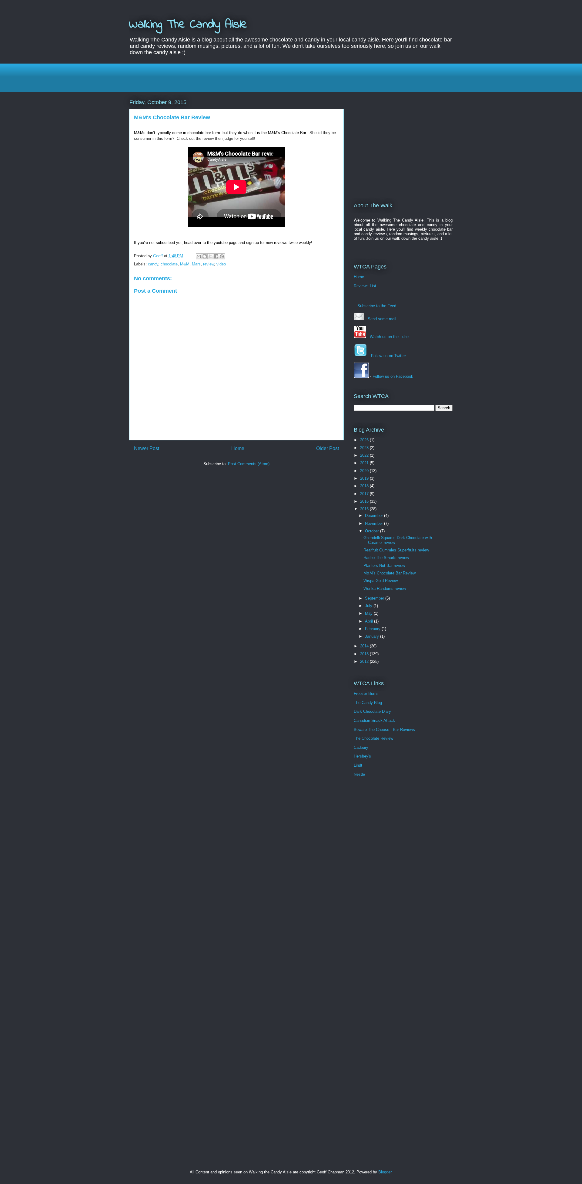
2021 (365, 463)
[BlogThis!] (205, 256)
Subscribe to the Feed (376, 306)
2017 (365, 494)
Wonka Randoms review (384, 588)
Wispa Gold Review (380, 580)
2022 (365, 455)
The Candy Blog (368, 702)
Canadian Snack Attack (374, 720)
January (372, 636)
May (369, 613)
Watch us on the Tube (389, 336)
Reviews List (365, 286)
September (375, 598)
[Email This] (199, 256)
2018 (365, 486)
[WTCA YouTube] (360, 336)
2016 (365, 501)
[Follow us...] (360, 356)
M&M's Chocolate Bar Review (389, 573)
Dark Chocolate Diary (372, 711)
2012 (365, 661)
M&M (184, 264)
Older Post (327, 448)
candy (153, 264)
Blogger (384, 1172)
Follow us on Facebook (393, 376)
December (374, 515)
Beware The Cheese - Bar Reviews (384, 729)
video (221, 264)
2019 (365, 478)
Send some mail (382, 319)
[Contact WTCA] (359, 319)
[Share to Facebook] (216, 256)
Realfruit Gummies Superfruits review (396, 550)
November (374, 523)
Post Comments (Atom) (248, 464)
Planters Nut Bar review (384, 565)
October (372, 531)
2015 (365, 509)
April (369, 621)
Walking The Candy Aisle (188, 25)
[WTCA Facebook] (361, 376)
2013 (365, 654)
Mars (196, 264)
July (369, 606)
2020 (365, 471)
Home (237, 448)
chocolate (169, 264)
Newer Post (146, 448)
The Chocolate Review (373, 738)
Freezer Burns (366, 693)
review (208, 264)
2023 (365, 448)
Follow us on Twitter (388, 356)
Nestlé (359, 774)
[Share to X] (210, 256)
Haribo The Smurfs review (386, 557)
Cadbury (361, 747)
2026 (365, 440)
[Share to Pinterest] (222, 256)
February (373, 629)
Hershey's (362, 756)
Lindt (358, 765)
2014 (365, 646)
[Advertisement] (291, 76)
